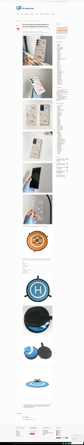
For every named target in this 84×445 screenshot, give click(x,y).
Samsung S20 (59, 73)
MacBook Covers (59, 65)
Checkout (52, 1)
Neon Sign (58, 134)
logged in (28, 419)
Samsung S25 (59, 77)
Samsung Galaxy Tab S (60, 139)
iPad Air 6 (58, 118)
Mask (58, 66)
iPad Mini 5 (58, 55)
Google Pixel (59, 112)
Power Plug (59, 135)
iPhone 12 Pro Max (60, 125)
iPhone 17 (58, 64)
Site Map (17, 434)
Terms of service (19, 435)
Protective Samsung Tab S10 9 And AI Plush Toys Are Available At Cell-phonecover (62, 92)
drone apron (33, 28)
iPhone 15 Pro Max (60, 128)
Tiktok (58, 433)
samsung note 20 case (39, 28)
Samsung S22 (59, 74)
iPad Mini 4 (58, 54)
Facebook (59, 431)
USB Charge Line (59, 84)
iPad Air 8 (58, 120)
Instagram (59, 432)
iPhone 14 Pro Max (60, 127)
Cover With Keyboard (60, 110)
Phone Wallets (59, 138)
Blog (43, 434)
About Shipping (45, 430)
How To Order (45, 431)
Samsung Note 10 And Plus (61, 140)
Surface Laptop (59, 81)
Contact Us (18, 432)
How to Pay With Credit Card (48, 432)
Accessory (58, 44)
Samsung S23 (59, 75)
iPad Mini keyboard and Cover (61, 58)
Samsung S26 (59, 78)
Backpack (58, 108)
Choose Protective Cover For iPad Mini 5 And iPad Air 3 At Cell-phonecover (62, 99)
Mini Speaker (59, 67)
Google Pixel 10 (59, 113)
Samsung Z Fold (59, 79)
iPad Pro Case (59, 59)
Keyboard (58, 131)
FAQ (17, 430)
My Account (18, 431)
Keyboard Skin (59, 132)
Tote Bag (58, 152)
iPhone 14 (58, 61)
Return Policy (45, 433)
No (65, 443)
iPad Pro (58, 124)
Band (58, 46)
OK (63, 443)
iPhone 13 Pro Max (60, 126)
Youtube (59, 434)
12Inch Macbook (59, 105)
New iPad (58, 68)
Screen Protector (60, 80)
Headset (58, 116)
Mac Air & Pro (59, 133)
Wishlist (57, 1)
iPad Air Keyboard (60, 53)
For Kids (58, 111)
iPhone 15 (58, 62)
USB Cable (58, 153)
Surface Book (59, 149)
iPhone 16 (58, 63)
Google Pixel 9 (59, 115)
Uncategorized (59, 83)
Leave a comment (47, 28)
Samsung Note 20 (26, 28)
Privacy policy (70, 443)
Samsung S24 (59, 76)
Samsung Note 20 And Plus (61, 141)
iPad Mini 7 (58, 57)
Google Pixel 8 (59, 114)
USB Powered (60, 136)
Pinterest (59, 430)
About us (17, 433)
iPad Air (58, 51)
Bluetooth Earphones (60, 48)
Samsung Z (59, 147)
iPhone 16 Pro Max (60, 129)
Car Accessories (59, 109)
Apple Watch (59, 45)
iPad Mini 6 (58, 56)
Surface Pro (59, 82)
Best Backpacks (59, 47)
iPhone (58, 60)
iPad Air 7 (58, 119)
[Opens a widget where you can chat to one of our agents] (77, 439)
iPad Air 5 (58, 52)
